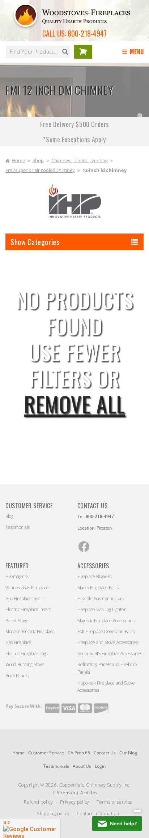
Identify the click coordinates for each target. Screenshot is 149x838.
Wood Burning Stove (24, 664)
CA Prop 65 (79, 753)
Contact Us (105, 753)
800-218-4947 (87, 33)
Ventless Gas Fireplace (27, 588)
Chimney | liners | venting (79, 160)
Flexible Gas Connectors (100, 598)
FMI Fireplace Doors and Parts (106, 631)
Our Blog (128, 753)
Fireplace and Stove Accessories (107, 642)
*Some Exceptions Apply (74, 139)
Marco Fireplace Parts (98, 588)
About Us (82, 766)
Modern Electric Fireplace (30, 631)
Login (100, 766)
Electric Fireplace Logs (26, 653)
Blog (9, 516)
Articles (89, 792)
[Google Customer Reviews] (30, 828)
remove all (74, 404)
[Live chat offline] (117, 823)
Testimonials (17, 527)
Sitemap (66, 792)
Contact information (98, 813)
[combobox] (38, 51)
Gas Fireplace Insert (24, 598)
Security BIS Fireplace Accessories (109, 653)
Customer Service (46, 753)
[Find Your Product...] (65, 51)
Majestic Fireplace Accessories (106, 621)
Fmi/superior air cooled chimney (40, 170)
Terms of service (114, 802)
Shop (38, 160)
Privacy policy (74, 802)
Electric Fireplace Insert (28, 609)
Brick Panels (17, 676)
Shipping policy (53, 813)
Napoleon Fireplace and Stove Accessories (106, 686)
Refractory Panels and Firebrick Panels (107, 668)
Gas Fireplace (18, 642)
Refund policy (38, 802)
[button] (134, 52)
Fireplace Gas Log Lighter (101, 609)
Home (18, 160)
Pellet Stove (17, 621)
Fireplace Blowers (94, 576)
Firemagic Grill (19, 576)
